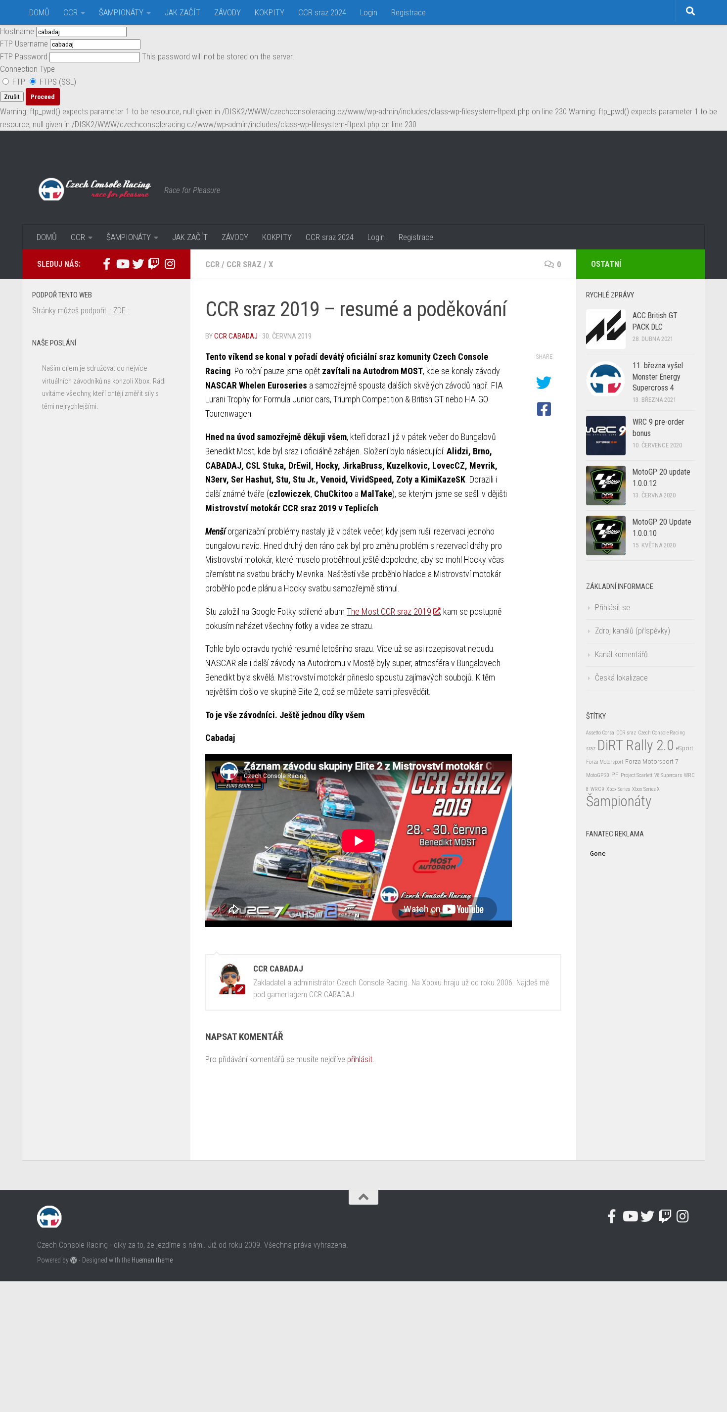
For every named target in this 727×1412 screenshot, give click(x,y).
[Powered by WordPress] (73, 1260)
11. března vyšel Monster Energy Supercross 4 (658, 376)
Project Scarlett (636, 775)
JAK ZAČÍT (182, 12)
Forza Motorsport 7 (652, 761)
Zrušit (12, 96)
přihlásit (359, 1059)
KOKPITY (269, 12)
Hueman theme (152, 1260)
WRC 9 (597, 789)
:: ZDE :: (119, 310)
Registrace (408, 12)
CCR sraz (244, 264)
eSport (684, 748)
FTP (18, 82)
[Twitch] (154, 264)
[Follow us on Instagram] (170, 264)
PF (615, 775)
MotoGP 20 (597, 775)
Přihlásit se (612, 607)
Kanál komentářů (621, 654)
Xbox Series (618, 789)
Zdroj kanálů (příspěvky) (632, 630)
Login (368, 12)
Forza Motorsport (604, 762)
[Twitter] (138, 264)
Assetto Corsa (600, 733)
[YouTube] (122, 264)
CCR (70, 12)
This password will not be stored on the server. (147, 56)
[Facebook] (106, 264)
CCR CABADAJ (236, 336)
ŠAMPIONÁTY (121, 12)
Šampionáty (618, 801)
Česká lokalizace (621, 677)
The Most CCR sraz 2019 (389, 611)
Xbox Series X (646, 789)
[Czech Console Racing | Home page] (95, 190)
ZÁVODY (227, 12)
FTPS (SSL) (57, 82)
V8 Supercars (668, 775)
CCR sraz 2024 (322, 12)
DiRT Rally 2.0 (635, 745)
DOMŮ (39, 12)
